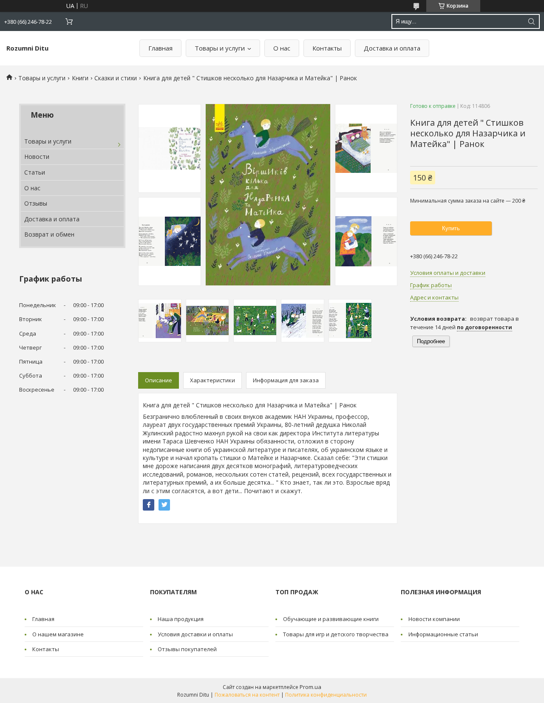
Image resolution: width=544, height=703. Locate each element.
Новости (36, 156)
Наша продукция (181, 619)
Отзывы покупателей (187, 649)
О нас (281, 48)
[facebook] (148, 505)
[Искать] (531, 21)
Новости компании (434, 619)
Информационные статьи (443, 634)
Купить (451, 228)
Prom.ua (310, 687)
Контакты (327, 48)
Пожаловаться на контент (247, 694)
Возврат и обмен (49, 234)
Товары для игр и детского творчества (335, 634)
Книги (80, 78)
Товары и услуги (220, 48)
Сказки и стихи (115, 78)
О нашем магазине (58, 634)
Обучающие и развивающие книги (331, 619)
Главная (160, 48)
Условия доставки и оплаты (195, 634)
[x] (164, 505)
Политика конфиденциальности (326, 694)
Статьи (34, 172)
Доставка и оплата (392, 48)
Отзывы (35, 203)
